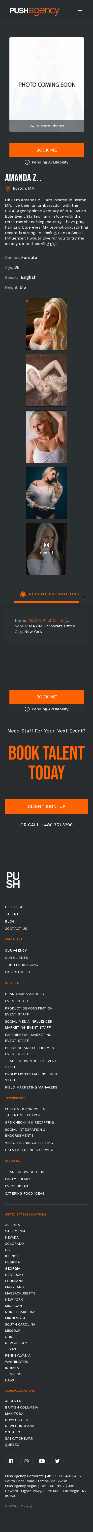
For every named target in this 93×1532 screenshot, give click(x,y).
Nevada (12, 1237)
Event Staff (17, 1001)
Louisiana (14, 1281)
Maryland (14, 1287)
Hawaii (11, 1380)
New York (14, 1299)
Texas (10, 1349)
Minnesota (15, 1318)
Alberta (13, 1401)
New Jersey (16, 1343)
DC (7, 1250)
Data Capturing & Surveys (30, 1150)
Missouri (13, 1330)
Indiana (12, 1368)
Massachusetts (20, 1293)
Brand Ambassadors (24, 994)
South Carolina (20, 1324)
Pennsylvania (18, 1355)
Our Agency (16, 950)
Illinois (12, 1256)
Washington (16, 1362)
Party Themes (18, 1179)
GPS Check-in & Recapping (29, 1122)
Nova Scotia (16, 1420)
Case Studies (17, 972)
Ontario (12, 1432)
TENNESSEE (15, 1374)
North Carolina (20, 1312)
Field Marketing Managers (31, 1087)
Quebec (12, 1445)
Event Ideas (16, 1186)
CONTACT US (16, 928)
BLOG (10, 921)
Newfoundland (19, 1426)
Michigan (13, 1306)
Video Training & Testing (29, 1143)
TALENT (12, 914)
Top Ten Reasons (21, 965)
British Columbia (21, 1407)
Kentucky (14, 1275)
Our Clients (16, 958)
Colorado (14, 1244)
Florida (12, 1262)
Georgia (12, 1268)
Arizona (12, 1225)
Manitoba (14, 1413)
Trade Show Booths (24, 1172)
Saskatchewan (19, 1438)
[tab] (49, 597)
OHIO (9, 1337)
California (15, 1231)
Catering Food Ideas (24, 1193)
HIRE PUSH (14, 907)
